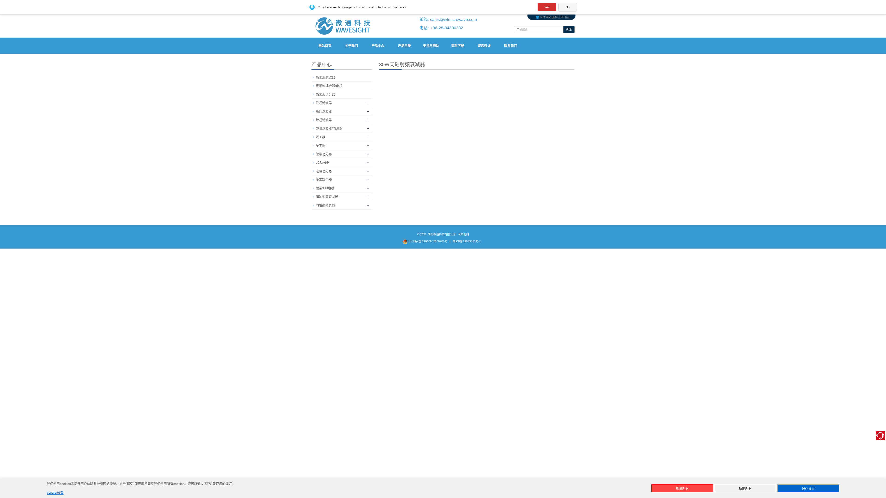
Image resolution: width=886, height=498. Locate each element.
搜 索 (569, 29)
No (568, 7)
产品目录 (404, 45)
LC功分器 (322, 162)
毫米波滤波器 (325, 77)
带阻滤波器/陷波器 (329, 128)
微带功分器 (324, 154)
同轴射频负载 (325, 205)
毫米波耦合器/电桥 (329, 86)
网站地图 (463, 234)
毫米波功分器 (325, 94)
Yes (547, 7)
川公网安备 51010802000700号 (427, 241)
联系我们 (510, 45)
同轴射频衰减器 (327, 197)
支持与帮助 (431, 45)
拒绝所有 (745, 488)
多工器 (320, 145)
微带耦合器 (324, 179)
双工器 (320, 137)
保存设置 (808, 488)
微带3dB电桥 (325, 188)
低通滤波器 (324, 103)
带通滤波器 (324, 120)
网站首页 (324, 45)
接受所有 (682, 488)
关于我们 (351, 45)
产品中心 (377, 45)
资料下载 (457, 45)
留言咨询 (484, 45)
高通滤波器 (324, 111)
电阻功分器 (324, 171)
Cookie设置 (55, 493)
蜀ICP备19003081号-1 (467, 241)
